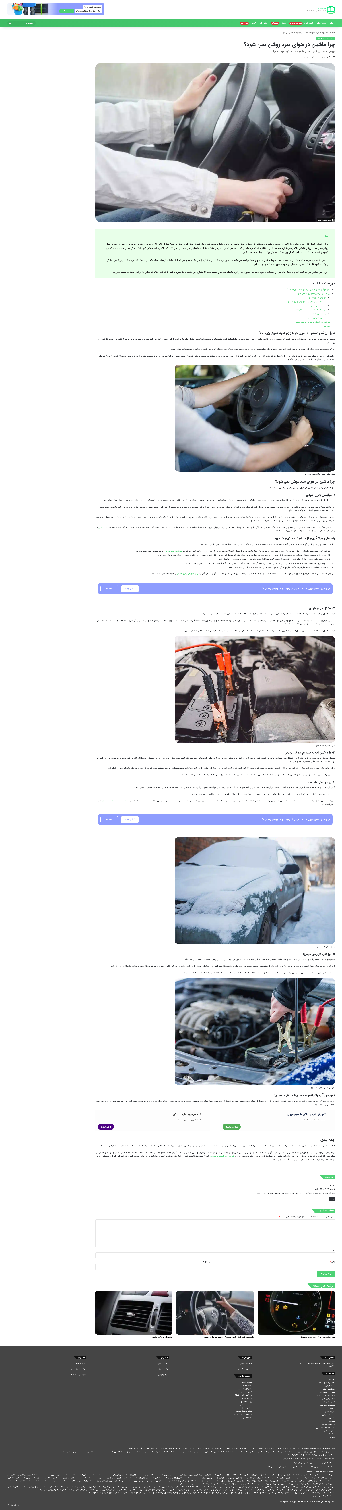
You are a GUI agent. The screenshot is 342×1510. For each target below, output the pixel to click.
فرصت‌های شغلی (246, 1363)
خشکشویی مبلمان (328, 1389)
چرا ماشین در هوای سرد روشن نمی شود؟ (313, 293)
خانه (331, 23)
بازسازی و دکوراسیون (327, 1418)
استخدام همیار (81, 1363)
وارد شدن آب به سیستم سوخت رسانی (310, 309)
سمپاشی (332, 1437)
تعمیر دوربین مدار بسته (244, 1388)
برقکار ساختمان (246, 1385)
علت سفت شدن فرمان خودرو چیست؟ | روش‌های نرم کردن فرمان (229, 1337)
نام (333, 1250)
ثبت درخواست (231, 1126)
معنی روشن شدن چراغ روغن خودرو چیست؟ (318, 1337)
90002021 (248, 23)
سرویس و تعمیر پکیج (327, 1405)
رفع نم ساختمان (246, 1401)
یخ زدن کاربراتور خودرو (317, 318)
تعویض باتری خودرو (174, 551)
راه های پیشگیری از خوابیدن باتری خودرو (305, 301)
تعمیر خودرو (103, 527)
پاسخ (332, 1198)
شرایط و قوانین (163, 1374)
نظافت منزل (330, 1379)
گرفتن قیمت (130, 588)
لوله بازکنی (331, 1408)
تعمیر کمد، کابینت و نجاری (325, 1427)
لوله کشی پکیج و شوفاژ (243, 1395)
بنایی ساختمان (330, 1411)
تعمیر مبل (331, 1421)
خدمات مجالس (246, 1382)
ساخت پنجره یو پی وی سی (242, 1414)
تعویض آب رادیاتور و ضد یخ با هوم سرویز (313, 322)
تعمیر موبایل (247, 1417)
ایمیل (332, 1261)
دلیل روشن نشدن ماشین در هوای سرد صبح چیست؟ (308, 289)
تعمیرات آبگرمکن (329, 1402)
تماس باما (263, 23)
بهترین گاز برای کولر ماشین (162, 1337)
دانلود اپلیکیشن (163, 1363)
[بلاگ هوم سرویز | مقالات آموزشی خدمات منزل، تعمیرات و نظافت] (319, 10)
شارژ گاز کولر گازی (328, 1398)
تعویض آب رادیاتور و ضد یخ (222, 1156)
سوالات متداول (164, 1369)
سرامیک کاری (247, 1398)
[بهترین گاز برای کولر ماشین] (134, 1313)
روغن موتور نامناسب (318, 314)
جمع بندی (326, 326)
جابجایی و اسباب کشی (327, 1392)
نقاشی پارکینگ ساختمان (243, 1411)
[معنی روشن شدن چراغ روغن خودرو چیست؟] (296, 1313)
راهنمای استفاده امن (245, 1369)
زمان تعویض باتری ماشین (187, 573)
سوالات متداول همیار (78, 1369)
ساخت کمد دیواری (328, 1424)
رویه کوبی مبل (247, 1408)
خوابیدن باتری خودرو (317, 297)
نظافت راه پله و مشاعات (326, 1382)
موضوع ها (322, 23)
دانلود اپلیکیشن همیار (78, 1374)
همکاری (279, 23)
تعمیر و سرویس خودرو (320, 32)
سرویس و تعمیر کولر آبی (326, 1395)
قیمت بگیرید (301, 23)
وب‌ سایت (206, 1261)
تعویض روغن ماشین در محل (114, 801)
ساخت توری (330, 1434)
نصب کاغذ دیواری (328, 1414)
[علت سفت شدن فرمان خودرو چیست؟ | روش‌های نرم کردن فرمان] (215, 1313)
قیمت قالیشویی (329, 1385)
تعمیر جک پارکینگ (245, 1391)
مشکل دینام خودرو (318, 305)
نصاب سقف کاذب (246, 1404)
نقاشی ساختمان (329, 1430)
